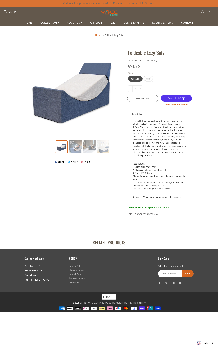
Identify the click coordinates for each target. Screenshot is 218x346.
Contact (187, 22)
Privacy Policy (76, 266)
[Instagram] (173, 283)
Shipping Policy (76, 270)
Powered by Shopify (137, 303)
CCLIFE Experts (134, 22)
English (206, 343)
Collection (49, 22)
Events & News (162, 22)
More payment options (176, 104)
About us (74, 22)
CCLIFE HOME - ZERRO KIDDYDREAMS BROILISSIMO (103, 303)
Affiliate (96, 22)
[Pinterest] (166, 283)
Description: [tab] (137, 114)
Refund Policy (75, 274)
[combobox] (205, 343)
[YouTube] (180, 283)
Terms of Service (77, 278)
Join (188, 273)
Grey (148, 79)
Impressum (74, 282)
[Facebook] (159, 283)
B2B (113, 22)
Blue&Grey (135, 79)
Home (28, 22)
